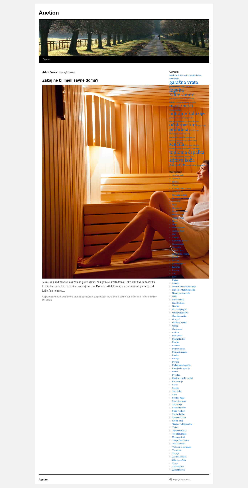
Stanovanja (177, 404)
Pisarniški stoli (178, 338)
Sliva (174, 394)
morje (175, 105)
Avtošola (176, 178)
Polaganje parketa (179, 351)
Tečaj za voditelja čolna (182, 423)
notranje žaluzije (187, 113)
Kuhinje (175, 260)
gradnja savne (81, 296)
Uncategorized (178, 436)
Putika (175, 371)
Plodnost (176, 345)
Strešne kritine (178, 414)
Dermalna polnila (179, 194)
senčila (176, 143)
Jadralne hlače (178, 230)
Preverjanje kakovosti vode (179, 133)
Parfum (175, 332)
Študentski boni (179, 417)
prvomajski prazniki (177, 137)
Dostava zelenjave (180, 211)
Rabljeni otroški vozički (182, 378)
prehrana (178, 128)
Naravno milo (178, 299)
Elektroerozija (178, 214)
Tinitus (175, 427)
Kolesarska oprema (180, 253)
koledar (191, 98)
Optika (175, 325)
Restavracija (177, 381)
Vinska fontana (178, 443)
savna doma (113, 296)
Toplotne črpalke (179, 433)
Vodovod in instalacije (181, 446)
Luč (174, 273)
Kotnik (175, 256)
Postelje (175, 361)
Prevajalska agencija (181, 368)
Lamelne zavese (179, 263)
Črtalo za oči (177, 191)
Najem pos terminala (181, 292)
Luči (174, 276)
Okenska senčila (179, 315)
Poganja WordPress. (182, 479)
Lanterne (176, 266)
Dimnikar (176, 201)
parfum (189, 124)
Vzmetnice (176, 450)
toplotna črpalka (186, 151)
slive (190, 145)
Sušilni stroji (177, 420)
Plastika (175, 342)
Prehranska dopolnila (181, 364)
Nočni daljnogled (179, 309)
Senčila (175, 387)
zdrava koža (182, 159)
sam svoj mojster (97, 296)
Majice (175, 279)
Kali (174, 234)
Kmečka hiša (177, 250)
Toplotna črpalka (179, 430)
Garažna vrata (178, 217)
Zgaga (175, 463)
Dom (174, 204)
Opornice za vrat (179, 322)
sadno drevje (190, 137)
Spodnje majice (178, 397)
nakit (187, 105)
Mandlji (175, 283)
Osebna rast (177, 328)
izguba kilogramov (181, 91)
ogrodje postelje (187, 117)
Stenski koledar (179, 407)
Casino (175, 184)
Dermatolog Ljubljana (181, 198)
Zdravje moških (179, 459)
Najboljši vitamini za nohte (183, 289)
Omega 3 (176, 319)
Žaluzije (175, 453)
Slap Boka (176, 391)
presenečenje (194, 130)
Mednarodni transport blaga (184, 286)
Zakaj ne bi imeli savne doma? (70, 80)
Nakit (174, 296)
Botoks (175, 181)
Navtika (175, 306)
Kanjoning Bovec (179, 240)
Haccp (175, 220)
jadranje (172, 98)
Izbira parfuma (186, 86)
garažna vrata (183, 81)
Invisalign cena (178, 227)
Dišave (199, 75)
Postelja (175, 358)
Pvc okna (176, 374)
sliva (186, 145)
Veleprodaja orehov (180, 440)
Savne (58, 296)
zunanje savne (134, 296)
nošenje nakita (174, 117)
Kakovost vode (182, 98)
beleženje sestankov (188, 75)
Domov (46, 59)
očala (175, 124)
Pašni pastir (177, 335)
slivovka (196, 145)
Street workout (178, 410)
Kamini (175, 237)
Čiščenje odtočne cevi (181, 188)
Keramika (176, 247)
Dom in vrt (177, 207)
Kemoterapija (178, 243)
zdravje (177, 163)
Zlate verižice (178, 466)
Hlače (174, 224)
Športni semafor (179, 400)
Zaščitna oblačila (179, 456)
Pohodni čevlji (178, 348)
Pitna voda (202, 125)
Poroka (175, 355)
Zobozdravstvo (178, 469)
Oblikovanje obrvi (180, 312)
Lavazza (175, 270)
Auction (49, 12)
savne (123, 296)
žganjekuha (201, 165)
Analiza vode (174, 75)
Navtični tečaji (178, 302)
